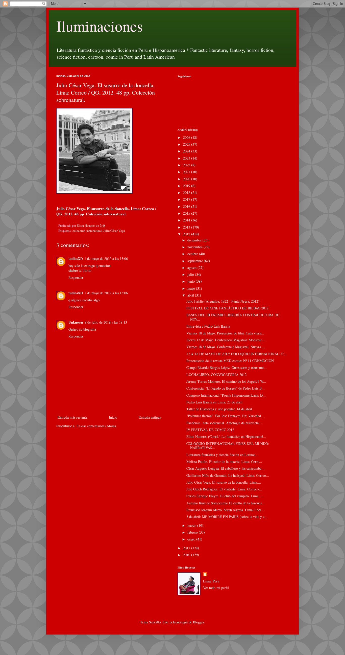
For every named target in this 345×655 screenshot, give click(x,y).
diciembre (195, 240)
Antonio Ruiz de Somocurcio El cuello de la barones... (225, 503)
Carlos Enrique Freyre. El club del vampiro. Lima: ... (224, 495)
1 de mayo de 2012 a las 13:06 (106, 258)
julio (191, 274)
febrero (193, 532)
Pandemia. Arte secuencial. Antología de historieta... (224, 422)
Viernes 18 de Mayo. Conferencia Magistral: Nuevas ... (225, 346)
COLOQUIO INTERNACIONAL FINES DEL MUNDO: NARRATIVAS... (227, 445)
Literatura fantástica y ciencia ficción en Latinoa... (222, 454)
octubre (193, 253)
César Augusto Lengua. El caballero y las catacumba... (225, 468)
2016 (187, 206)
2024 (187, 151)
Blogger (198, 622)
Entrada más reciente (72, 417)
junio (191, 281)
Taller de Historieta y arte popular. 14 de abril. (219, 408)
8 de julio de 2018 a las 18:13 (106, 322)
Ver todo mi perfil (216, 587)
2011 (187, 548)
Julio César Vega (114, 231)
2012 (187, 234)
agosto (192, 267)
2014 (187, 220)
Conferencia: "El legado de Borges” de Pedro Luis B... (225, 388)
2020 (187, 178)
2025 (187, 144)
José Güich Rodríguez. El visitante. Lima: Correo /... (224, 489)
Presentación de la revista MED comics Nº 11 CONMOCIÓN (230, 360)
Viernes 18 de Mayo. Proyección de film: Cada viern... (225, 333)
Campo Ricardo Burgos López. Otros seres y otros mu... (226, 367)
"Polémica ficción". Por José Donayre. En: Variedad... (225, 415)
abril (191, 295)
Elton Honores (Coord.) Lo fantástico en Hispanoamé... (226, 436)
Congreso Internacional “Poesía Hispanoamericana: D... (226, 395)
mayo (191, 288)
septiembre (195, 260)
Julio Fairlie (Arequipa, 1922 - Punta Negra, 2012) (222, 301)
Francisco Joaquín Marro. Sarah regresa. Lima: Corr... (225, 509)
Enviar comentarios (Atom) (96, 425)
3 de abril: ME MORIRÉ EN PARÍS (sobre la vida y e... (226, 516)
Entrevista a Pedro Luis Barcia (208, 326)
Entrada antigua (150, 417)
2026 (187, 137)
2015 (187, 213)
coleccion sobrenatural (87, 231)
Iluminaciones (99, 26)
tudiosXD (75, 258)
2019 (187, 185)
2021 (187, 171)
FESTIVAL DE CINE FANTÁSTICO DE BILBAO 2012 (227, 308)
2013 (187, 227)
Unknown (75, 322)
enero (191, 539)
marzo (192, 525)
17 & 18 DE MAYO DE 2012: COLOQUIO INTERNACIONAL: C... (236, 353)
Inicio (113, 417)
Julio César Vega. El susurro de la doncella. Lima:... (223, 482)
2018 (187, 192)
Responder (75, 277)
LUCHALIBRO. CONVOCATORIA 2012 (216, 374)
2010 (187, 554)
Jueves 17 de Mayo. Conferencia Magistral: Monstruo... (225, 339)
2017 (187, 199)
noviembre (195, 246)
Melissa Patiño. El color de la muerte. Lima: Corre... (224, 461)
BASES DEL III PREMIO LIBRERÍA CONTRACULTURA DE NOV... (232, 317)
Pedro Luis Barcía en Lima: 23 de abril (214, 402)
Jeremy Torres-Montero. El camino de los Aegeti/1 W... (226, 381)
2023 (187, 158)
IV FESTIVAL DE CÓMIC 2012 (210, 429)
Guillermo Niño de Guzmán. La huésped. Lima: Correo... (227, 475)
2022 (187, 165)
